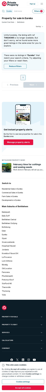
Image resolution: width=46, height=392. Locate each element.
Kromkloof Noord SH (10, 253)
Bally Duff (6, 216)
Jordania (5, 250)
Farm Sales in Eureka (10, 196)
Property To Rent (9, 324)
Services (5, 332)
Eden (4, 231)
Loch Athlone (7, 261)
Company (6, 348)
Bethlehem (20, 22)
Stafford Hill (7, 283)
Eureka (4, 235)
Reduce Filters (15, 66)
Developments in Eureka (11, 200)
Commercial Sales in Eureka (12, 193)
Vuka (4, 295)
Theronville (6, 287)
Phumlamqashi (7, 276)
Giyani (4, 238)
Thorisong (6, 291)
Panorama (6, 272)
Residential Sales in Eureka (12, 189)
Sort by (38, 26)
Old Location (7, 268)
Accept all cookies (23, 388)
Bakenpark (6, 212)
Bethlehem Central (9, 220)
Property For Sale (10, 317)
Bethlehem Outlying (9, 223)
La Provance (7, 257)
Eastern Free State (8, 22)
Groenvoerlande (8, 242)
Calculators (7, 340)
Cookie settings (23, 382)
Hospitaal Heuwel (8, 246)
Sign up (32, 4)
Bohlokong (6, 227)
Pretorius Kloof (8, 280)
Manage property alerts (18, 142)
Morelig (5, 265)
